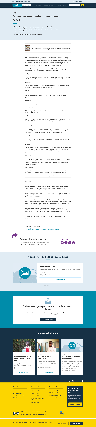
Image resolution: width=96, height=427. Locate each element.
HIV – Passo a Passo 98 (52, 286)
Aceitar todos (76, 423)
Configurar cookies (62, 423)
